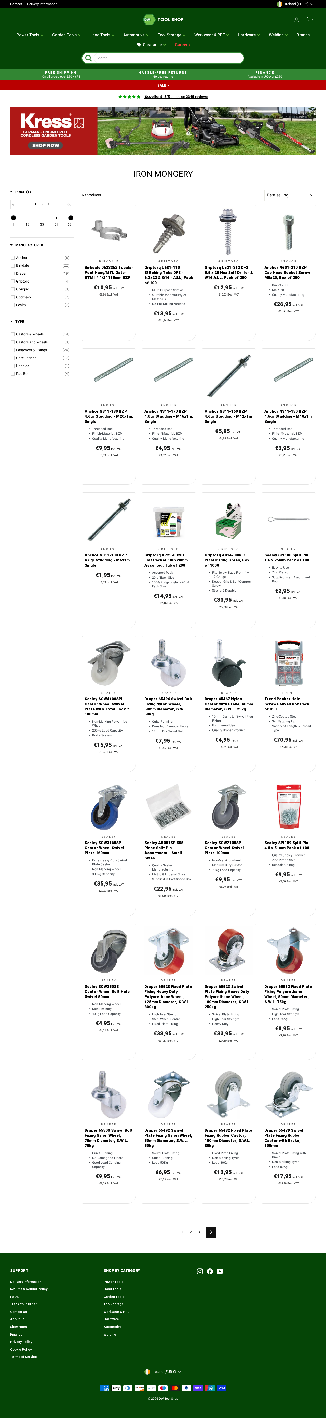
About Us (17, 1319)
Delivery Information (42, 4)
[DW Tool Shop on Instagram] (200, 1271)
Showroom (18, 1326)
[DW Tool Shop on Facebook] (210, 1271)
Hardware (111, 1319)
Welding (110, 1334)
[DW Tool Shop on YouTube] (220, 1271)
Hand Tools (112, 1289)
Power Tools (113, 1281)
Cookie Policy (21, 1349)
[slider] (13, 217)
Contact (16, 4)
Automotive (113, 1326)
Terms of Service (23, 1356)
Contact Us (18, 1311)
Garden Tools (114, 1296)
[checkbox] (42, 258)
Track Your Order (23, 1304)
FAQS (14, 1296)
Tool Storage (114, 1304)
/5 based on (176, 97)
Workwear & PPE (117, 1311)
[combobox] (169, 58)
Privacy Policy (21, 1341)
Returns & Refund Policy (28, 1289)
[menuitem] (30, 35)
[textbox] (26, 204)
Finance (16, 1334)
